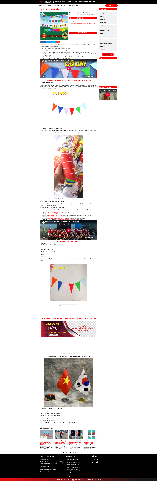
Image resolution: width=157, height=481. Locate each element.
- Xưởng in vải (69, 474)
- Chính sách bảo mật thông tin (72, 469)
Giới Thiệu (49, 5)
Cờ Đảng (102, 16)
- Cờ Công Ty (95, 461)
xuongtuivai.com (49, 472)
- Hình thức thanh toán (71, 466)
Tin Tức (62, 5)
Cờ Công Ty (103, 22)
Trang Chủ (42, 5)
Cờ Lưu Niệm (103, 33)
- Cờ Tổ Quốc (95, 459)
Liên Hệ (76, 5)
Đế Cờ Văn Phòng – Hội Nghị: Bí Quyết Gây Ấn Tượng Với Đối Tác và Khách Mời (60, 443)
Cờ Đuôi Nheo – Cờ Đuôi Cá (106, 43)
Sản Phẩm (56, 5)
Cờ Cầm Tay (102, 40)
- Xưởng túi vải (69, 476)
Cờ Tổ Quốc (103, 13)
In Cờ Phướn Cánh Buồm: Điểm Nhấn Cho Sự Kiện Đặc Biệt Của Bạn (90, 442)
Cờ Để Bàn (102, 36)
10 (75, 452)
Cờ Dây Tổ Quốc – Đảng (106, 49)
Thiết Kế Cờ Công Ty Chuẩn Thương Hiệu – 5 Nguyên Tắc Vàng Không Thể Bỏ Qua (46, 443)
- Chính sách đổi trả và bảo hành (73, 467)
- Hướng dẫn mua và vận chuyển (73, 470)
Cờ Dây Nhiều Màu (104, 46)
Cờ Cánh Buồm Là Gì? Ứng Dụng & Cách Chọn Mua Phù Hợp (75, 442)
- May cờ (94, 457)
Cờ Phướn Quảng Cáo (105, 30)
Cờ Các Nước (103, 19)
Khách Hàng (69, 5)
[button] (43, 42)
